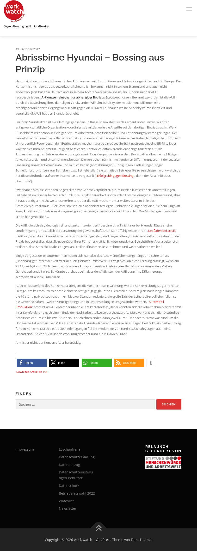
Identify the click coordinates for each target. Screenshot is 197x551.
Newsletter (67, 508)
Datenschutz (69, 485)
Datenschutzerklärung (77, 457)
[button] (32, 363)
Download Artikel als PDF (32, 371)
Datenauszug (69, 464)
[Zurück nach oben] (98, 528)
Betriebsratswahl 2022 (77, 493)
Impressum (25, 449)
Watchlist (66, 501)
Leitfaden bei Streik (162, 230)
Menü (189, 9)
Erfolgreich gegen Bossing (115, 175)
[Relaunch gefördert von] (163, 462)
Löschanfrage (69, 449)
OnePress (103, 539)
